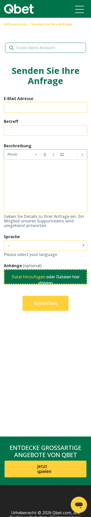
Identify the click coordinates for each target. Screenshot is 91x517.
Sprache (12, 236)
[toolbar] (45, 154)
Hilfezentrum (16, 24)
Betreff (11, 121)
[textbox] (45, 186)
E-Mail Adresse (18, 98)
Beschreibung (17, 145)
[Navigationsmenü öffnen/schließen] (79, 9)
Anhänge (22, 265)
